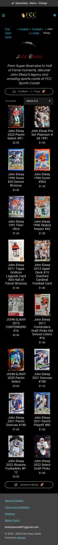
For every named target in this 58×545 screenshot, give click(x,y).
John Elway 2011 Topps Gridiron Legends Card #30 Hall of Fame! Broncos (16, 274)
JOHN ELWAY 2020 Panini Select (16, 377)
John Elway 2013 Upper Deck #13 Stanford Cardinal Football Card (42, 274)
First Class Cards (8, 33)
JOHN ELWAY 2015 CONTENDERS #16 (16, 325)
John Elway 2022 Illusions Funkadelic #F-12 (15, 466)
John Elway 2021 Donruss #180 (42, 377)
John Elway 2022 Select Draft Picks (42, 464)
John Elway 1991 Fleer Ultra (16, 225)
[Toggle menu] (3, 15)
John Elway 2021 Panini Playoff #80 (42, 421)
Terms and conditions (17, 507)
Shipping (10, 513)
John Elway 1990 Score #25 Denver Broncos (16, 180)
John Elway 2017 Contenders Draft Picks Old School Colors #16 (42, 329)
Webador (21, 537)
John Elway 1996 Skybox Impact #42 (42, 225)
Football (24, 29)
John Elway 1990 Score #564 (42, 178)
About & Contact (14, 500)
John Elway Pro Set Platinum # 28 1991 (42, 134)
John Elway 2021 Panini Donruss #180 (16, 421)
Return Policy (12, 520)
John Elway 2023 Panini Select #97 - (15, 134)
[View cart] (54, 15)
